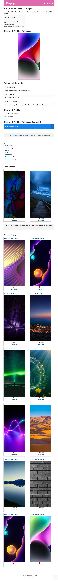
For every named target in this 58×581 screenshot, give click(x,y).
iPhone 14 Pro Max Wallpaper (12, 21)
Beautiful (7, 148)
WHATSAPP (11, 135)
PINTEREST (47, 135)
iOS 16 (7, 152)
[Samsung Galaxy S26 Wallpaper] (14, 194)
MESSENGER (19, 135)
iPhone (7, 154)
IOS (6, 150)
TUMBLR (41, 135)
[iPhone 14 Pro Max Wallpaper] (29, 56)
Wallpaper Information (10, 22)
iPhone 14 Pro (9, 157)
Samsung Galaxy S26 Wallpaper (11, 170)
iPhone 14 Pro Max (9, 24)
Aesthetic (7, 146)
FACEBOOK (34, 135)
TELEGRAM (27, 135)
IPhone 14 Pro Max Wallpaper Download (14, 26)
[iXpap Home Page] (13, 3)
